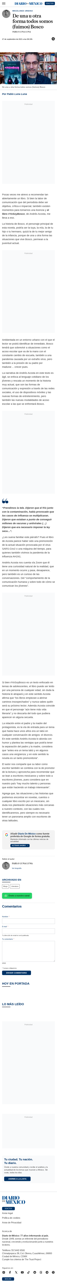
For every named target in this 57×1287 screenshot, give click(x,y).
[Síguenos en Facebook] (10, 1272)
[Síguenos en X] (16, 1272)
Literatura (14, 886)
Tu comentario (8, 939)
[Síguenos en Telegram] (47, 1272)
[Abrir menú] (3, 3)
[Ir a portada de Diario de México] (28, 1200)
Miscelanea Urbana (22, 11)
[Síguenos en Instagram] (3, 1272)
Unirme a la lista (17, 1179)
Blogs (5, 886)
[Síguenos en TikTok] (28, 1272)
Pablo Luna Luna (21, 32)
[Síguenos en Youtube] (22, 1272)
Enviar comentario (16, 973)
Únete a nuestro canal (18, 895)
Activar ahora (19, 845)
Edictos (8, 1209)
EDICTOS (50, 3)
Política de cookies (11, 1218)
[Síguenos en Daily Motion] (53, 1272)
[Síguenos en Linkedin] (34, 1272)
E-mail (5, 927)
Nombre (6, 917)
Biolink (8, 1279)
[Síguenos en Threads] (41, 1272)
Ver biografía (16, 868)
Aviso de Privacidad (11, 1222)
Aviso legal (7, 1213)
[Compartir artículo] (53, 38)
